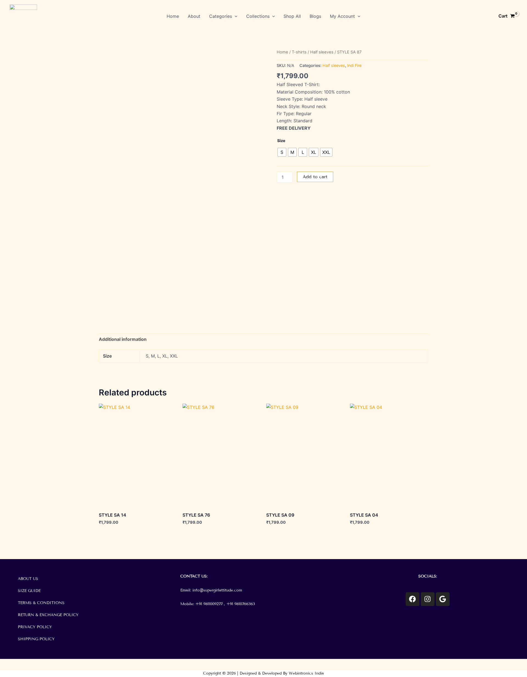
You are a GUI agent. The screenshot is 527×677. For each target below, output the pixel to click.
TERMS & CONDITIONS (41, 602)
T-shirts (299, 52)
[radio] (282, 152)
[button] (234, 16)
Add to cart (315, 176)
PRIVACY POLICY (35, 627)
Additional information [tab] (123, 339)
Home (173, 16)
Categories (220, 16)
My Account (342, 16)
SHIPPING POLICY (36, 639)
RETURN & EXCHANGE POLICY (48, 615)
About (194, 16)
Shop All (292, 16)
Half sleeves (321, 52)
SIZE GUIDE (29, 590)
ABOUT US (28, 578)
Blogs (315, 16)
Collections (258, 16)
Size (281, 140)
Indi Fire (354, 65)
